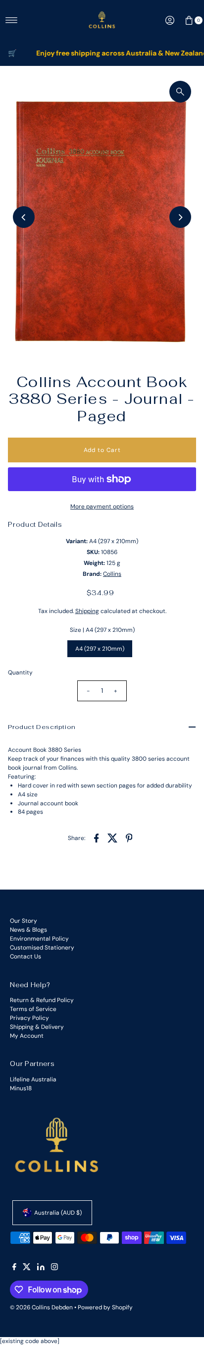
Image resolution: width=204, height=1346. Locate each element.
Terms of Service (33, 1009)
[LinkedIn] (41, 1268)
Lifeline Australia (33, 1079)
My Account (27, 1036)
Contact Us (25, 956)
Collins (112, 574)
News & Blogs (28, 930)
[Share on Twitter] (112, 837)
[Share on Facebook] (96, 837)
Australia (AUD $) (58, 1213)
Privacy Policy (29, 1018)
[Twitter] (27, 1268)
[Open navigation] (11, 20)
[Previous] (24, 217)
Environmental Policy (39, 939)
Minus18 (21, 1088)
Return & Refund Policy (42, 1000)
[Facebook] (14, 1268)
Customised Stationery (42, 948)
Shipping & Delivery (37, 1027)
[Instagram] (54, 1268)
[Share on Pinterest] (129, 837)
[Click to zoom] (180, 92)
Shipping (87, 611)
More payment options (102, 506)
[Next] (180, 217)
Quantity (20, 672)
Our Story (23, 921)
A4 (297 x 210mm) (99, 649)
